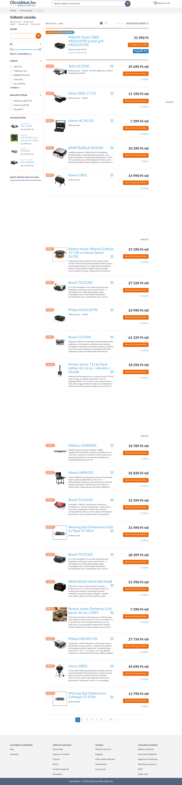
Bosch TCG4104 (80, 500)
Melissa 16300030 (82, 445)
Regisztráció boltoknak (148, 759)
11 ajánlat (144, 513)
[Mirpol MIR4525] (60, 478)
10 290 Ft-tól (138, 148)
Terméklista (57, 774)
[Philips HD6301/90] (60, 644)
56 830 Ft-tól (138, 473)
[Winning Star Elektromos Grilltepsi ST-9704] (60, 699)
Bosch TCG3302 (80, 282)
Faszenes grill (28, 22)
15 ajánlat (144, 679)
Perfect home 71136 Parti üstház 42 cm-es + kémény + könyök (89, 368)
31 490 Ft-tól (138, 528)
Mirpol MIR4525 (80, 473)
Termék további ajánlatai (77, 53)
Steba (16, 80)
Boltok (55, 764)
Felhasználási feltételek (105, 759)
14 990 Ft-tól (138, 176)
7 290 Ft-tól (139, 609)
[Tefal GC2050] (60, 71)
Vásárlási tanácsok (103, 749)
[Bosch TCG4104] (60, 505)
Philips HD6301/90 (83, 639)
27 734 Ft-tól (138, 639)
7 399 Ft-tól (139, 121)
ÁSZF (140, 769)
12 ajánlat (144, 323)
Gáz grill (17, 109)
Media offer (143, 774)
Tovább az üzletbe (138, 45)
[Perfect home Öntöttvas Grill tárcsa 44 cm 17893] (60, 614)
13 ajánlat (144, 107)
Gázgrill (12, 24)
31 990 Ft (141, 38)
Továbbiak (14, 88)
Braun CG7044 (79, 337)
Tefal (16, 67)
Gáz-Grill (17, 84)
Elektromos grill (15, 22)
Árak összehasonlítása (136, 73)
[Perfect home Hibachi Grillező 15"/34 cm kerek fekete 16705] (60, 254)
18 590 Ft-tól (138, 365)
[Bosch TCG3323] (60, 560)
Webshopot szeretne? (147, 764)
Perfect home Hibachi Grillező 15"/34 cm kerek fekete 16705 (90, 252)
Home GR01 (77, 175)
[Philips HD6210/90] (60, 315)
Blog (12, 749)
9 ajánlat (145, 79)
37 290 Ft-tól (138, 249)
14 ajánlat (144, 296)
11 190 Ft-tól (138, 94)
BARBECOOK (20, 75)
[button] (163, 3)
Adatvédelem (101, 764)
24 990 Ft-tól (138, 310)
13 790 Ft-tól (138, 694)
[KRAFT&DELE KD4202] (60, 153)
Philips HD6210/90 (83, 310)
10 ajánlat (144, 541)
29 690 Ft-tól (138, 67)
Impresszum (100, 769)
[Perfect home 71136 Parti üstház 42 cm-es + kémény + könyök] (60, 370)
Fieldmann (18, 71)
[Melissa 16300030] (60, 451)
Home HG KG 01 (81, 121)
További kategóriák (61, 769)
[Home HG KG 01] (60, 126)
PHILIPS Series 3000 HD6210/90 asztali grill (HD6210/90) (86, 41)
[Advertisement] (162, 58)
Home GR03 (77, 666)
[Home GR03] (60, 671)
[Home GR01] (60, 181)
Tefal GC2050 (78, 66)
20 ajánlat (144, 188)
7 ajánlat (145, 459)
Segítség (98, 754)
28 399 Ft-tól (138, 555)
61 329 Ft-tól (138, 338)
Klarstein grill (35, 24)
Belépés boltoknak (146, 749)
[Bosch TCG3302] (60, 288)
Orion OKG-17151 (82, 93)
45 (111, 720)
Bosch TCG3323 (80, 554)
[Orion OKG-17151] (60, 99)
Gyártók (56, 759)
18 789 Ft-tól (138, 446)
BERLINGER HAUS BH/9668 (90, 582)
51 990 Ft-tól (138, 582)
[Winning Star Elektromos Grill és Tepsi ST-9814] (60, 533)
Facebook (14, 754)
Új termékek (58, 749)
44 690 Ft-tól (138, 667)
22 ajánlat (144, 134)
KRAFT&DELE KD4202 (85, 148)
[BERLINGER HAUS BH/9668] (60, 587)
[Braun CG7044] (60, 343)
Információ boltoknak (147, 754)
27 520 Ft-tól (138, 283)
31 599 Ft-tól (138, 500)
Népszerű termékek (61, 754)
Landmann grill (23, 24)
